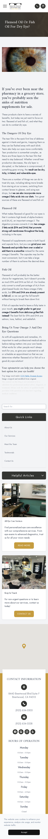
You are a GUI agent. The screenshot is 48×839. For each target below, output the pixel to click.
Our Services (9, 435)
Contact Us (8, 461)
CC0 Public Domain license (31, 376)
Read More (24, 545)
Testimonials (9, 452)
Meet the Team (10, 444)
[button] (4, 6)
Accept (24, 832)
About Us (8, 427)
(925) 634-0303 (24, 710)
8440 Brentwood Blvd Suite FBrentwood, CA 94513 (24, 695)
